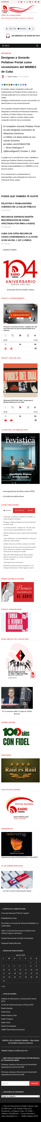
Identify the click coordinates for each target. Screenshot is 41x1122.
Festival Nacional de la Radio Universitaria (17, 938)
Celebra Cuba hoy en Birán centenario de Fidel (19, 544)
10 (4, 970)
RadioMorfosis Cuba (9, 918)
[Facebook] (19, 2)
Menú (7, 46)
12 (15, 970)
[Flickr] (30, 2)
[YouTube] (21, 2)
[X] (24, 2)
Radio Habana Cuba (9, 1015)
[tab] (7, 510)
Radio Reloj (5, 1012)
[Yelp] (33, 2)
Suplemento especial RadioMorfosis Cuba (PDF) (19, 857)
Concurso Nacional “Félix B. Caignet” (15, 913)
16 (37, 970)
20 (20, 973)
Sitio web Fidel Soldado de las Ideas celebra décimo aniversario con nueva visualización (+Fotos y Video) (18, 557)
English (14, 250)
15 (31, 970)
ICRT (36, 1116)
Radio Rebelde (7, 1008)
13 (20, 970)
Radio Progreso (7, 1019)
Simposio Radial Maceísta (11, 943)
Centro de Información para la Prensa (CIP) (17, 1005)
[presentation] (7, 510)
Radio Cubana (12, 76)
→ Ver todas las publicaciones (12, 496)
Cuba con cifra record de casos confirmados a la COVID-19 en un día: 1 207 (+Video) (19, 236)
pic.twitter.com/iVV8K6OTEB (16, 144)
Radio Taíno (5, 1022)
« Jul (3, 986)
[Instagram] (27, 2)
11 (9, 970)
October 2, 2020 (28, 151)
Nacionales (6, 53)
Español (6, 250)
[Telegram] (35, 2)
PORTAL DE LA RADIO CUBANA (11, 15)
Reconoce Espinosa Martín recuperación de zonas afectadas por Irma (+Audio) (18, 220)
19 (15, 973)
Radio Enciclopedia (8, 1026)
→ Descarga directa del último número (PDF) (18, 491)
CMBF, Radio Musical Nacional (13, 1030)
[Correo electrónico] (38, 2)
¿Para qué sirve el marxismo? (13, 562)
